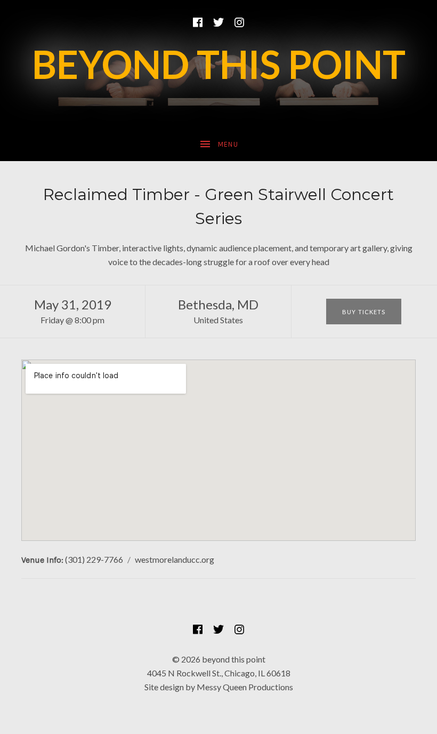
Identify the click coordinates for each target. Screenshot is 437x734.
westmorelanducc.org (174, 559)
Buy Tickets (363, 311)
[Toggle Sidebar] (218, 144)
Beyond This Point (219, 64)
